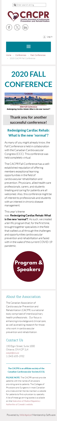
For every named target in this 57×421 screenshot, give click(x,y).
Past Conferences (38, 55)
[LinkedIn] (25, 27)
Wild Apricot (26, 415)
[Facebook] (9, 27)
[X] (17, 27)
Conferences (20, 55)
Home (8, 55)
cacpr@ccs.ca (12, 353)
